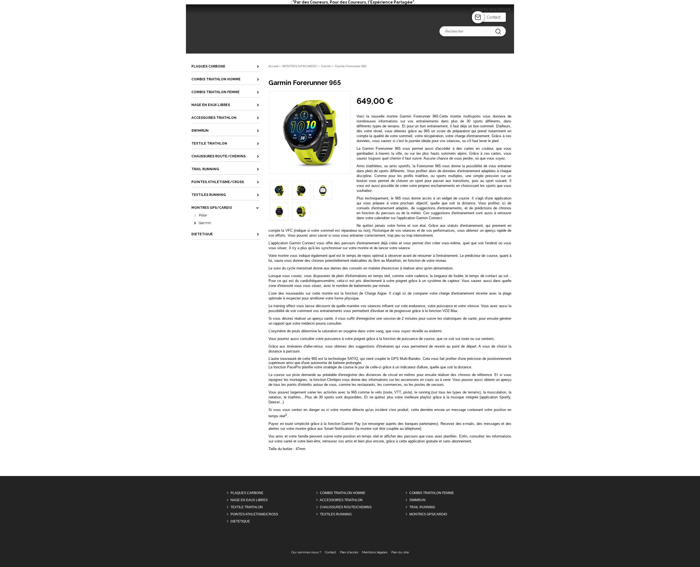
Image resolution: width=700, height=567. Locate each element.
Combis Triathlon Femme (431, 493)
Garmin (205, 223)
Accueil (273, 66)
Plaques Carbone (247, 493)
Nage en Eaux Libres (249, 500)
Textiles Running (336, 514)
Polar (203, 215)
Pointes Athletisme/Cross (254, 514)
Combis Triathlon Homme (342, 493)
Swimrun (417, 500)
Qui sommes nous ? (306, 552)
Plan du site (400, 552)
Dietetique (240, 522)
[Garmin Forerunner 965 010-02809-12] (309, 165)
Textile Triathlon (247, 507)
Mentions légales (374, 552)
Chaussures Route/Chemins (346, 507)
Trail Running (422, 507)
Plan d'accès (349, 552)
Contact (493, 17)
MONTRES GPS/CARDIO (428, 514)
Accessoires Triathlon (341, 500)
